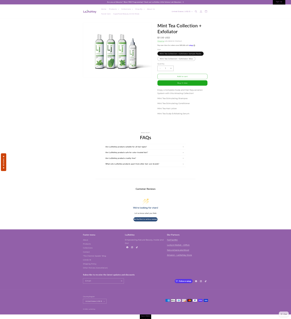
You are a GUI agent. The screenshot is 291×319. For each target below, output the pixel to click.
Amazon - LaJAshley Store (179, 255)
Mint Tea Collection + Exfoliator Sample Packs (180, 54)
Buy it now (182, 83)
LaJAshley (92, 309)
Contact (86, 252)
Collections (88, 248)
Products (87, 244)
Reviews (3, 162)
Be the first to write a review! (145, 219)
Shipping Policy (90, 264)
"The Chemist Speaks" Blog (94, 256)
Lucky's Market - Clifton (178, 245)
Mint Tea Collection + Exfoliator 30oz (176, 59)
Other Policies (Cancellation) (95, 268)
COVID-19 (87, 260)
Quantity (160, 64)
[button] (114, 9)
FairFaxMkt (172, 240)
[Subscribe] (121, 281)
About (85, 240)
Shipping (160, 41)
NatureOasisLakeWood (178, 250)
